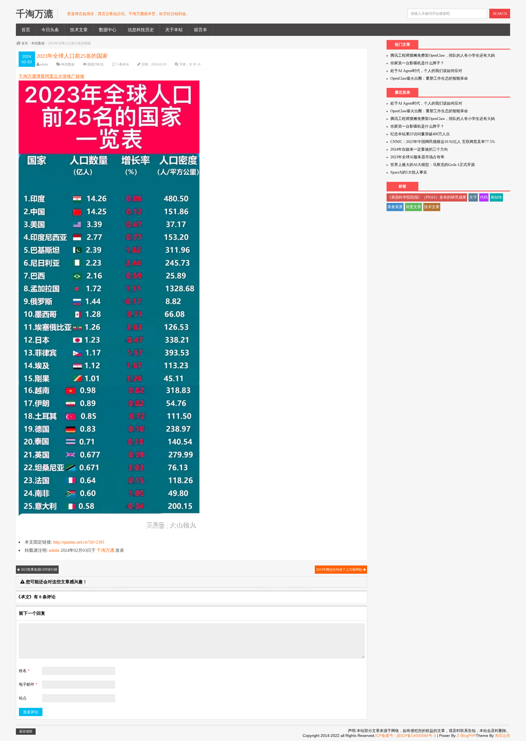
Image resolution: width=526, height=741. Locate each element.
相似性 (496, 197)
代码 (484, 197)
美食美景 (395, 207)
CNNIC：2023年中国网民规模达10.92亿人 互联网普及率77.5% (442, 142)
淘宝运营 (502, 735)
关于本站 (174, 29)
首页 (25, 29)
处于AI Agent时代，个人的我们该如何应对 (426, 71)
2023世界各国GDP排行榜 (38, 569)
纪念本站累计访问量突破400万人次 (420, 134)
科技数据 (38, 43)
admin (44, 64)
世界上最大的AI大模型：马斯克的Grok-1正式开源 (432, 165)
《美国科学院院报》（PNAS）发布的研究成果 (426, 197)
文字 (473, 197)
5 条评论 (123, 64)
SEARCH (500, 14)
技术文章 (79, 29)
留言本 (200, 29)
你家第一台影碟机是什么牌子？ (417, 63)
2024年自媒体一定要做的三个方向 (419, 149)
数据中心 (107, 29)
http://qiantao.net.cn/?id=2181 (79, 542)
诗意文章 (413, 207)
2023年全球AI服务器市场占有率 (417, 157)
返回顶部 (25, 731)
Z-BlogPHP (466, 735)
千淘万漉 (105, 550)
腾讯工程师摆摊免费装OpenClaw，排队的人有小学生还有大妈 (442, 55)
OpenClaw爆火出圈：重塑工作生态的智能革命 (429, 78)
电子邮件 (28, 684)
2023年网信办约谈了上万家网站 (339, 569)
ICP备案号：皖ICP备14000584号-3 (405, 735)
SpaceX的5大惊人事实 (408, 172)
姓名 (24, 671)
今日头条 (50, 29)
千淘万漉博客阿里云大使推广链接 (51, 76)
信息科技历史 (141, 29)
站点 (23, 698)
